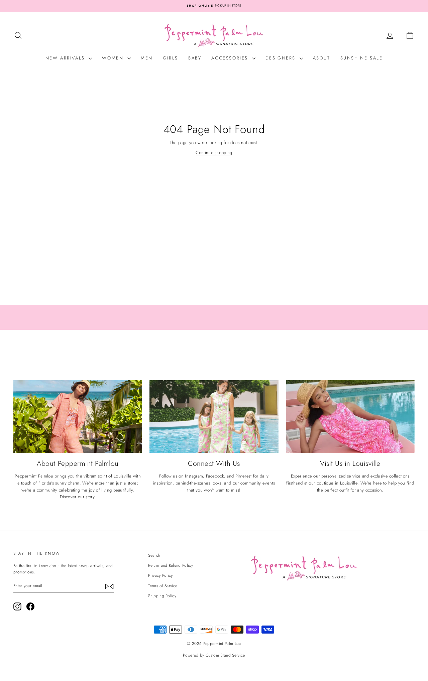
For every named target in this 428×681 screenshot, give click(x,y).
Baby (194, 58)
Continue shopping (214, 152)
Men (147, 58)
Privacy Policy (160, 575)
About (321, 58)
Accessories (230, 58)
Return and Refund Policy (170, 565)
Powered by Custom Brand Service (214, 655)
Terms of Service (162, 586)
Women (114, 58)
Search (154, 555)
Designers (281, 58)
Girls (170, 58)
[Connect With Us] (213, 416)
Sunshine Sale (361, 58)
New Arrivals (66, 58)
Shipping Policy (162, 596)
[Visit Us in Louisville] (350, 416)
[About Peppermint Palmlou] (77, 416)
